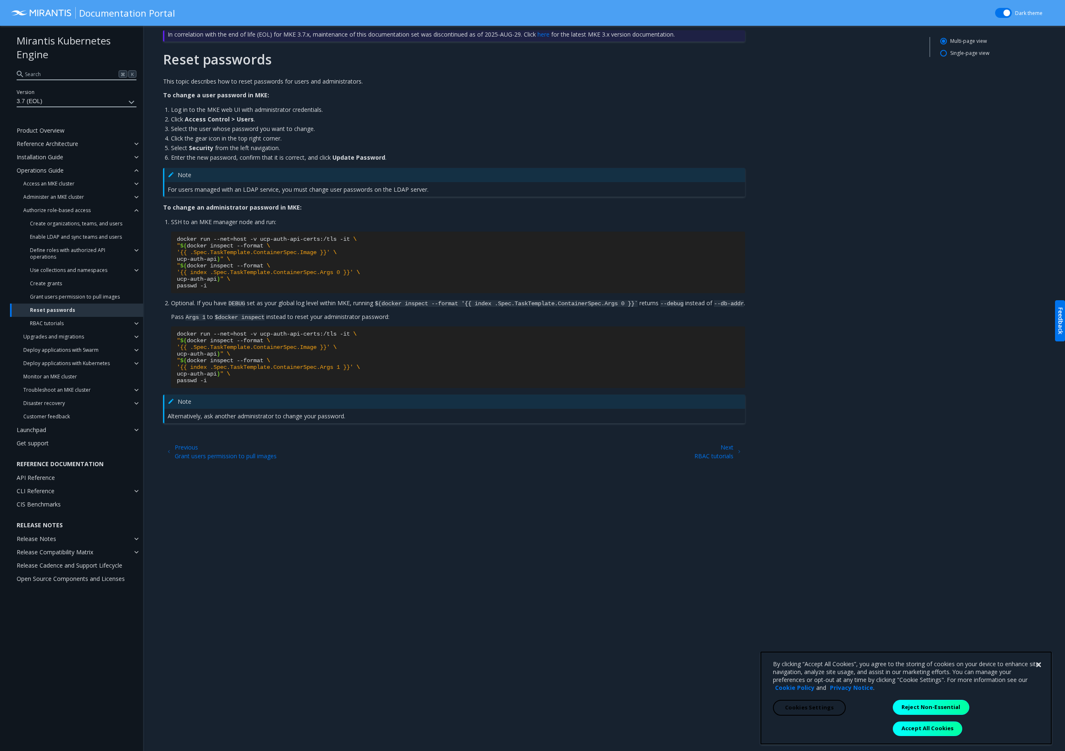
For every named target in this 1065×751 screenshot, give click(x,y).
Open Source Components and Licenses (71, 579)
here (543, 34)
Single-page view (969, 53)
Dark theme (1029, 13)
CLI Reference (35, 491)
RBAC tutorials (47, 323)
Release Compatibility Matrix (55, 552)
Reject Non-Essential (931, 707)
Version (26, 92)
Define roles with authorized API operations (67, 253)
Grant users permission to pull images (75, 296)
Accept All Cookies (928, 728)
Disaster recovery (44, 403)
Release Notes (36, 539)
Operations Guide (40, 170)
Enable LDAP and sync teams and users (76, 236)
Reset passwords (52, 310)
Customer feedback (46, 416)
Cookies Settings (809, 707)
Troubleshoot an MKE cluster (57, 389)
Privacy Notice (851, 688)
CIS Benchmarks (39, 504)
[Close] (1038, 665)
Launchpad (31, 430)
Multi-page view (968, 40)
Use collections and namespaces (68, 270)
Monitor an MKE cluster (50, 376)
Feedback (1061, 320)
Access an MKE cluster (48, 183)
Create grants (46, 283)
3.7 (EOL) (29, 101)
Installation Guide (40, 157)
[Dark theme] (1003, 13)
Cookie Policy (795, 688)
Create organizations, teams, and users (76, 223)
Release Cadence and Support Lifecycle (69, 565)
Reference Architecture (47, 144)
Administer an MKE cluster (53, 196)
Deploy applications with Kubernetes (66, 363)
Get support (33, 443)
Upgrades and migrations (53, 336)
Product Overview (40, 130)
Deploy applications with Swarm (61, 349)
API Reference (36, 478)
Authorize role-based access (57, 210)
